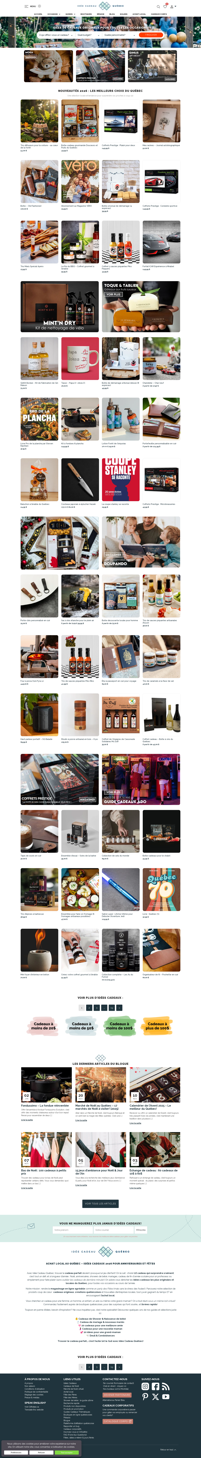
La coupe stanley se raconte (115, 504)
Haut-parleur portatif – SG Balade (36, 739)
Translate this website (34, 1410)
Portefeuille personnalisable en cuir (159, 443)
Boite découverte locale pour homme (120, 620)
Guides (69, 14)
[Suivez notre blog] (166, 1386)
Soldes (123, 14)
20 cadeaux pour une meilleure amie (102, 1325)
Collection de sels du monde (115, 855)
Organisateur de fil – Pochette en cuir (160, 974)
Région (100, 14)
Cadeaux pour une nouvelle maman (102, 1329)
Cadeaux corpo (159, 14)
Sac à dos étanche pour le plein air (77, 620)
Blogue (67, 1420)
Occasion (52, 14)
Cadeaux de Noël (71, 1386)
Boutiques (86, 14)
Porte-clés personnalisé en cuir (35, 620)
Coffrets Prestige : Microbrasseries (159, 504)
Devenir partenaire (117, 1395)
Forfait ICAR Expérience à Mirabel (158, 266)
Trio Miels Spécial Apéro (32, 266)
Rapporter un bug (71, 1426)
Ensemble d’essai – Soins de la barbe (78, 855)
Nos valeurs (30, 1386)
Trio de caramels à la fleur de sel (158, 681)
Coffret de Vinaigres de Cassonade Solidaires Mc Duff (118, 740)
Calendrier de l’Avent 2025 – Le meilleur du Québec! (150, 1107)
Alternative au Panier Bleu (114, 1400)
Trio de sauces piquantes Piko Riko (77, 681)
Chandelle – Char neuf (153, 383)
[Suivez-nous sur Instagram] (145, 1386)
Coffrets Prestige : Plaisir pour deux (118, 145)
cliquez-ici (121, 1386)
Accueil (38, 14)
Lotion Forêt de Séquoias (114, 443)
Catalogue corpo (116, 1421)
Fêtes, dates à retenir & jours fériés (79, 1438)
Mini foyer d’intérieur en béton (35, 974)
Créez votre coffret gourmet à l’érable (79, 974)
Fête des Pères (70, 1395)
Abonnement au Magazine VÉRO (76, 206)
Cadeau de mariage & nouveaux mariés (102, 1322)
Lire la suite (27, 1120)
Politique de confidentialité (36, 1392)
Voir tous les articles (100, 1203)
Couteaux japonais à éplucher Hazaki (78, 504)
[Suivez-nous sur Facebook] (155, 1386)
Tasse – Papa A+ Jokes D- (73, 383)
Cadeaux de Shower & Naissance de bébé (102, 1319)
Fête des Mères (70, 1397)
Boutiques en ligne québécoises (78, 1415)
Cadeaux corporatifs (72, 1429)
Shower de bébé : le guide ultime (78, 1400)
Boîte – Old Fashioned (31, 206)
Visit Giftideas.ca (32, 1407)
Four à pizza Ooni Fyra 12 (32, 681)
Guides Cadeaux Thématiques (77, 1412)
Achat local (139, 14)
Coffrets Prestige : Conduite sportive (160, 206)
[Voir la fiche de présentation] (40, 120)
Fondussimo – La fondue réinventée (45, 1105)
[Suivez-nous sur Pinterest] (145, 1396)
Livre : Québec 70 (151, 914)
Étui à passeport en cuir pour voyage (119, 681)
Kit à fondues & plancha (72, 443)
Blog (112, 14)
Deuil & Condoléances (102, 1335)
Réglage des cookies (34, 1395)
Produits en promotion (74, 1409)
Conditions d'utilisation (35, 1389)
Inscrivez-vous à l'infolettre (75, 1432)
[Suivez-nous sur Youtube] (166, 1396)
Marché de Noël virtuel (74, 1389)
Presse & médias (32, 1397)
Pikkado (67, 1418)
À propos (29, 1383)
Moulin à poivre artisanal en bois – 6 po (79, 739)
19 (111, 1007)
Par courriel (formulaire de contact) (118, 1383)
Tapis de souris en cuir (31, 855)
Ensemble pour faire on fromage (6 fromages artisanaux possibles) (77, 915)
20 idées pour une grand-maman (102, 1332)
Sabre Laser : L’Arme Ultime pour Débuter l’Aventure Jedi (117, 915)
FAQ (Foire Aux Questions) (75, 1435)
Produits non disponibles (75, 1406)
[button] (173, 6)
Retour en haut (167, 1450)
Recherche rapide (71, 1403)
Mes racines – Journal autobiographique (161, 145)
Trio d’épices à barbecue (32, 914)
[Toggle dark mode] (39, 6)
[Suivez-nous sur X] (155, 1396)
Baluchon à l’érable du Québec (35, 504)
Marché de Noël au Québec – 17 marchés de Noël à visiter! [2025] (96, 1107)
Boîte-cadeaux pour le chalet (156, 855)
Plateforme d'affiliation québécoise (79, 1423)
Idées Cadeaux (70, 1383)
